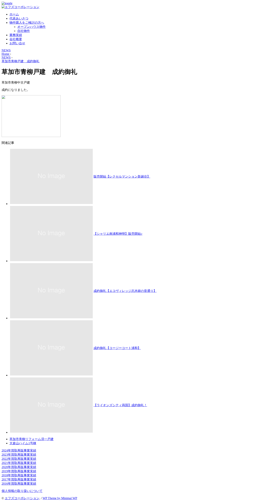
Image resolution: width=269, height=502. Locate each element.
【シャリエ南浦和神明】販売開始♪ (118, 233)
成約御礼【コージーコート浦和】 (117, 348)
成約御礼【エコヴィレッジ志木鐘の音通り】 (125, 290)
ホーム (14, 14)
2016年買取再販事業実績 (19, 483)
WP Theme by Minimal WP (60, 498)
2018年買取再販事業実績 (19, 475)
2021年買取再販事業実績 (19, 463)
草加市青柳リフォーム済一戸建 (31, 439)
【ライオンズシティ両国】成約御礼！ (120, 405)
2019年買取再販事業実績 (19, 471)
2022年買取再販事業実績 (19, 458)
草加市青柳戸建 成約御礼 (20, 61)
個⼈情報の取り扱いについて (22, 491)
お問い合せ (17, 43)
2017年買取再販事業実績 (19, 479)
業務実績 (15, 35)
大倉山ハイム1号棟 (22, 443)
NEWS (6, 50)
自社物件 (23, 31)
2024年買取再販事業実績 (19, 450)
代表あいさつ (18, 18)
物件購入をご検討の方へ (26, 22)
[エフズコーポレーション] (20, 7)
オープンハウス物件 (31, 26)
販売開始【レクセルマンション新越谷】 (122, 176)
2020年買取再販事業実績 (19, 467)
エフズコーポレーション (22, 498)
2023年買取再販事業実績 (19, 454)
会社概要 (15, 39)
